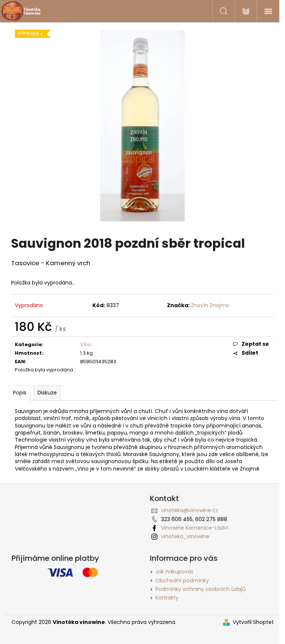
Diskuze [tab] (47, 392)
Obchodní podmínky (182, 580)
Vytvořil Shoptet (253, 622)
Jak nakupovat (174, 571)
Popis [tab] (19, 392)
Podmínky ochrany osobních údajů (200, 589)
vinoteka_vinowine (185, 536)
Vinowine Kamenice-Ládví (194, 527)
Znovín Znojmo (210, 305)
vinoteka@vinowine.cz (189, 510)
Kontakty (166, 597)
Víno (85, 344)
